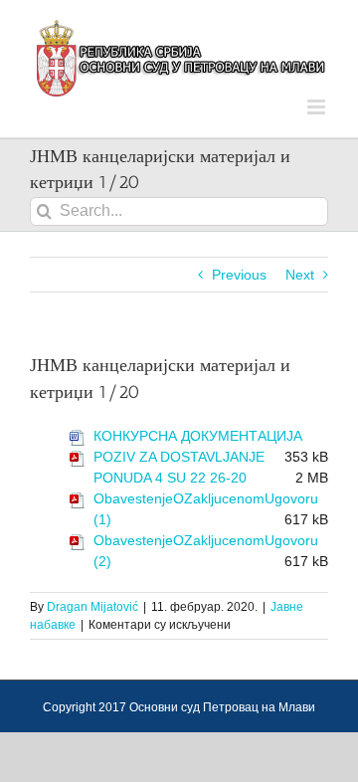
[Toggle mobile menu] (317, 107)
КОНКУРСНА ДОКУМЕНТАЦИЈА (197, 436)
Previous (239, 275)
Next (299, 275)
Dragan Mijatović (92, 607)
